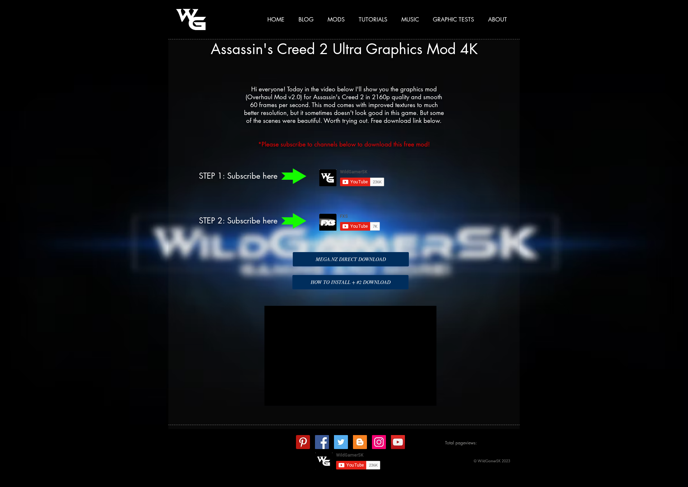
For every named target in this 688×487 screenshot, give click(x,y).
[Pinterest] (303, 442)
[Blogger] (360, 442)
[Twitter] (341, 442)
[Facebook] (322, 442)
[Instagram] (379, 442)
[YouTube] (398, 442)
